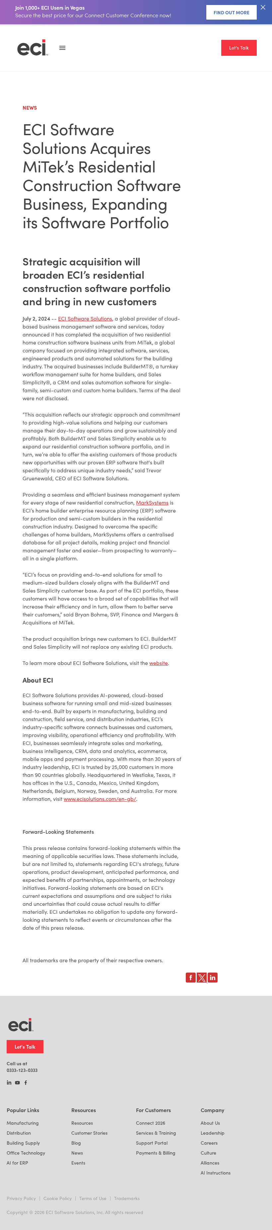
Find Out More (231, 12)
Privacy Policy (21, 1198)
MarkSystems (152, 502)
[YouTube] (17, 1083)
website (158, 662)
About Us (210, 1123)
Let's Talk (239, 48)
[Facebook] (25, 1083)
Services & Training (156, 1133)
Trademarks (127, 1198)
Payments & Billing (155, 1153)
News (77, 1153)
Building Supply (23, 1143)
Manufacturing (23, 1123)
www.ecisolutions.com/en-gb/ (100, 798)
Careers (209, 1143)
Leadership (213, 1133)
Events (78, 1163)
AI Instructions (216, 1173)
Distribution (19, 1133)
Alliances (210, 1163)
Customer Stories (89, 1133)
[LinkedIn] (9, 1083)
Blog (76, 1143)
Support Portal (152, 1143)
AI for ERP (17, 1163)
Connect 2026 (150, 1123)
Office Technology (26, 1153)
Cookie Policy (57, 1198)
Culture (208, 1153)
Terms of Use (92, 1198)
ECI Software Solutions (85, 318)
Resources (82, 1123)
